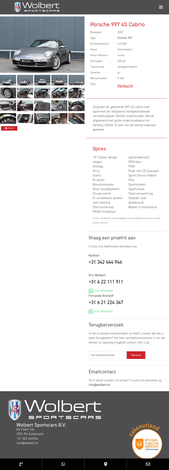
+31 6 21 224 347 (106, 302)
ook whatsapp (103, 290)
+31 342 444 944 (105, 262)
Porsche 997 (124, 38)
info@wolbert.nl (99, 385)
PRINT (10, 128)
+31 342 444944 (27, 438)
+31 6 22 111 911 (106, 282)
